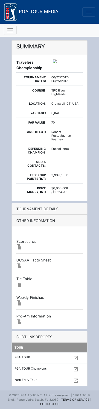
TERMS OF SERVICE (75, 399)
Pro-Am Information (33, 316)
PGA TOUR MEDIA (37, 11)
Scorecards (26, 241)
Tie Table (24, 278)
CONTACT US (49, 404)
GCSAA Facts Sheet (33, 260)
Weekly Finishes (30, 297)
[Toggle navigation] (88, 12)
